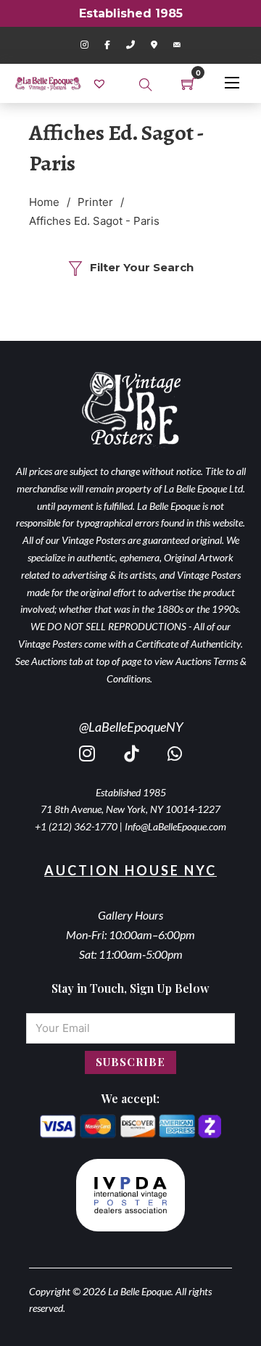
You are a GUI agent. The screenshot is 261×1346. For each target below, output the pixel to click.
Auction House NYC (130, 870)
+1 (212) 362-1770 (76, 826)
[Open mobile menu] (232, 82)
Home (44, 202)
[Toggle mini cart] (188, 83)
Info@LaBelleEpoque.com (175, 826)
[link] (101, 83)
